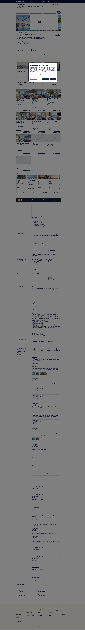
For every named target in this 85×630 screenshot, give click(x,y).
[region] (42, 72)
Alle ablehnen (45, 79)
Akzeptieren (52, 79)
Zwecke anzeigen (33, 79)
